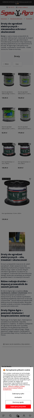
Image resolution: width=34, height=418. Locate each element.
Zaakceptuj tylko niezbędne (18, 395)
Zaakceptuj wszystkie (18, 407)
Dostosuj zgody (18, 402)
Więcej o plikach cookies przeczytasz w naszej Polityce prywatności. (14, 387)
